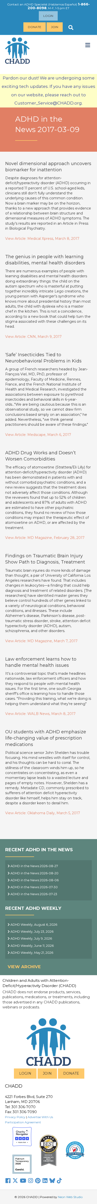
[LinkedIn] (45, 1180)
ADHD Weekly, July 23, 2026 (31, 931)
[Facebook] (7, 1180)
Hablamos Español (62, 4)
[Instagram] (30, 1180)
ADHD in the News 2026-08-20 (34, 873)
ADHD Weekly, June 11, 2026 (32, 946)
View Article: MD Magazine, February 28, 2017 (45, 537)
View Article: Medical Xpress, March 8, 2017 (42, 238)
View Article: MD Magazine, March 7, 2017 (41, 641)
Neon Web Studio (70, 1197)
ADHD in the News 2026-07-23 (33, 894)
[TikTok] (59, 1180)
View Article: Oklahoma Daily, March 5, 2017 (42, 813)
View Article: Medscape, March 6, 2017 (38, 434)
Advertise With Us (40, 1117)
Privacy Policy (15, 1117)
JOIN (47, 1073)
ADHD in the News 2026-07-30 (34, 887)
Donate (34, 27)
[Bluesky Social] (52, 1180)
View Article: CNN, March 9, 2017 (33, 336)
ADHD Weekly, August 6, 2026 (33, 924)
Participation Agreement (23, 1122)
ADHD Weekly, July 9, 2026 (31, 938)
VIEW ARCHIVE (24, 966)
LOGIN (25, 1073)
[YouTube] (23, 1180)
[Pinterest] (38, 1180)
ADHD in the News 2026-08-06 (34, 880)
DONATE (71, 1073)
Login (48, 16)
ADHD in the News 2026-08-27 (34, 866)
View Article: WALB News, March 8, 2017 (40, 713)
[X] (15, 1180)
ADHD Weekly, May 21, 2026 (31, 953)
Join (54, 27)
